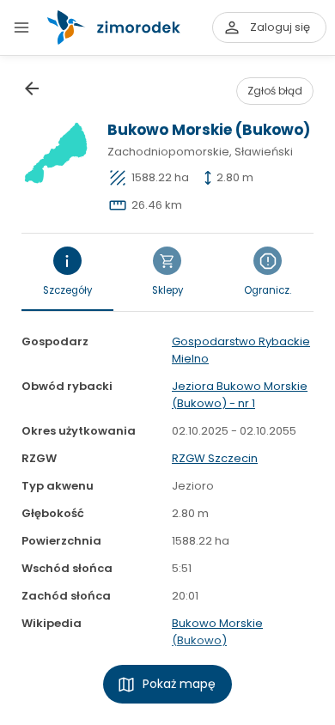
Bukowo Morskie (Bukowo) (217, 632)
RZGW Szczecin (215, 458)
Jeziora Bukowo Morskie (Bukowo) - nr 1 (240, 394)
